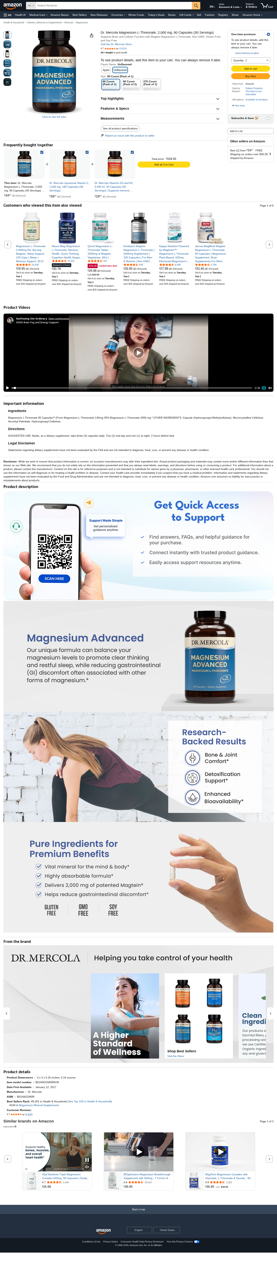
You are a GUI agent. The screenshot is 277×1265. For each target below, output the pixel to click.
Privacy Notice (110, 1241)
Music (235, 14)
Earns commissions (59, 318)
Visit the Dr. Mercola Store (116, 44)
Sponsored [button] (8, 1126)
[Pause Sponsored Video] (87, 1160)
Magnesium (82, 22)
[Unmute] (270, 388)
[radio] (7, 35)
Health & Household (13, 22)
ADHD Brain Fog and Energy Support (37, 322)
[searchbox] (114, 5)
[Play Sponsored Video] (139, 1152)
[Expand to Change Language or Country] (214, 7)
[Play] (7, 388)
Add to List (236, 131)
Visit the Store (175, 1056)
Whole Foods (136, 14)
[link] (70, 164)
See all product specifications (120, 128)
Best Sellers (80, 14)
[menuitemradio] (264, 387)
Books (172, 14)
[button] (7, 15)
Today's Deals (156, 14)
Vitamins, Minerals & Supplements (44, 22)
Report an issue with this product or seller (130, 135)
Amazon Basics (60, 14)
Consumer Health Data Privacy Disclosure (142, 1241)
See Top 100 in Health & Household (89, 1101)
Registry (223, 14)
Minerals (68, 22)
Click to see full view (54, 116)
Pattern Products (254, 88)
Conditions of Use (91, 1241)
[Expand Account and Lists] (241, 7)
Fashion (209, 14)
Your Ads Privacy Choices (180, 1241)
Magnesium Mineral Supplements (39, 1105)
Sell (199, 14)
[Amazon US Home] (103, 1231)
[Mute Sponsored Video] (87, 1167)
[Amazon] (13, 5)
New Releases (99, 14)
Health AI (20, 14)
